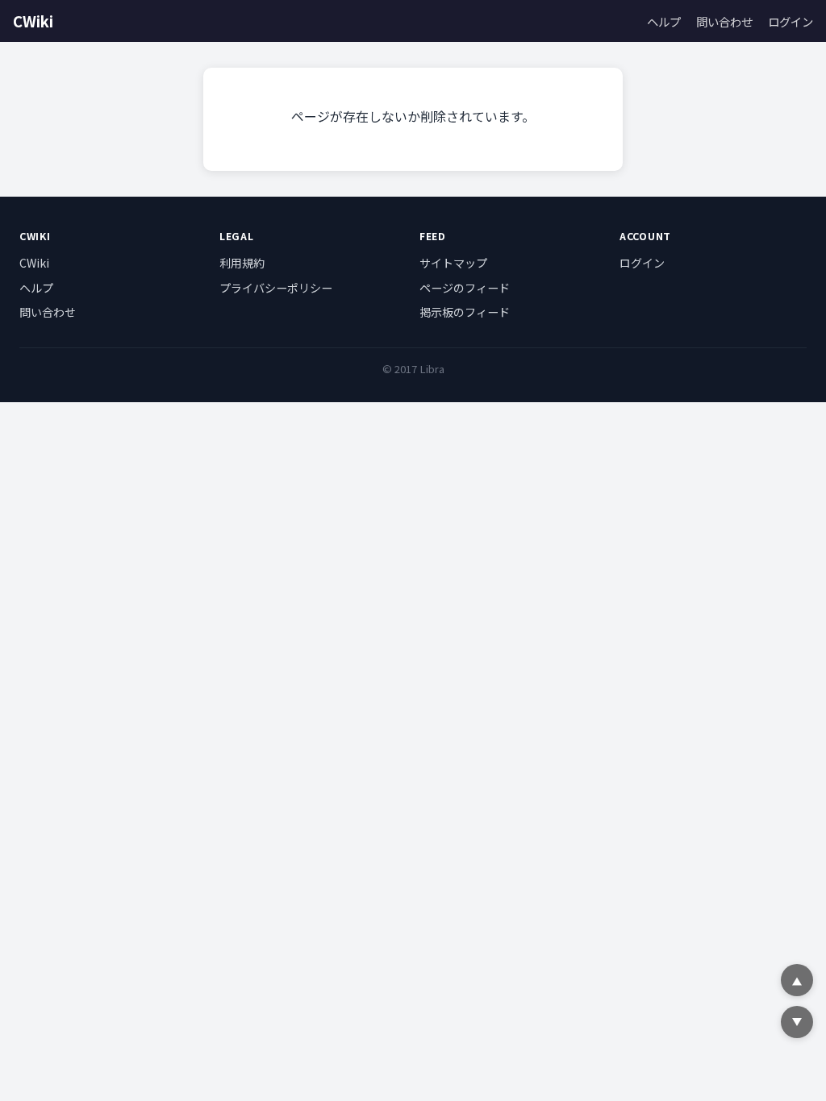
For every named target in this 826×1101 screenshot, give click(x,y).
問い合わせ (724, 21)
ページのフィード (464, 288)
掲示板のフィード (464, 312)
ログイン (790, 21)
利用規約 (242, 263)
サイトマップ (453, 263)
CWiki (33, 20)
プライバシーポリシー (275, 288)
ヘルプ (664, 21)
